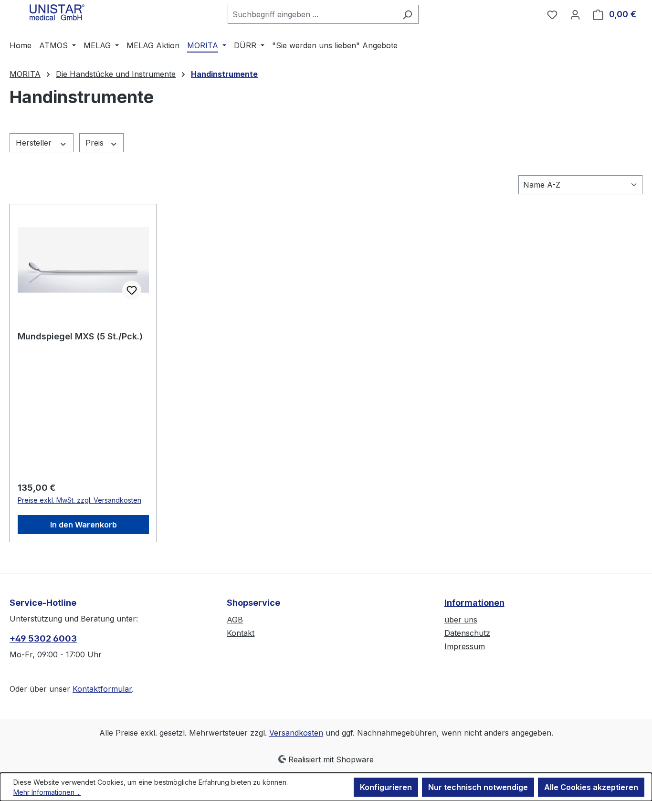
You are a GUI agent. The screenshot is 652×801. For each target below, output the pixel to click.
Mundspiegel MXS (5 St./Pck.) (80, 336)
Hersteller (35, 143)
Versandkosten (296, 733)
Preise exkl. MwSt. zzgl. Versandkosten (79, 500)
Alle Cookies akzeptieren (591, 787)
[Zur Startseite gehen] (57, 12)
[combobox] (312, 14)
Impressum (464, 646)
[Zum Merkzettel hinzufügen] (131, 290)
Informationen (474, 603)
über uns (460, 619)
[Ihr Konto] (575, 14)
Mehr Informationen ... (47, 792)
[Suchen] (407, 14)
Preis (95, 143)
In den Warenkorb (83, 524)
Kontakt (240, 633)
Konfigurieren (386, 787)
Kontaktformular (102, 689)
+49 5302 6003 (43, 638)
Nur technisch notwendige (478, 787)
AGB (235, 619)
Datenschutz (467, 633)
